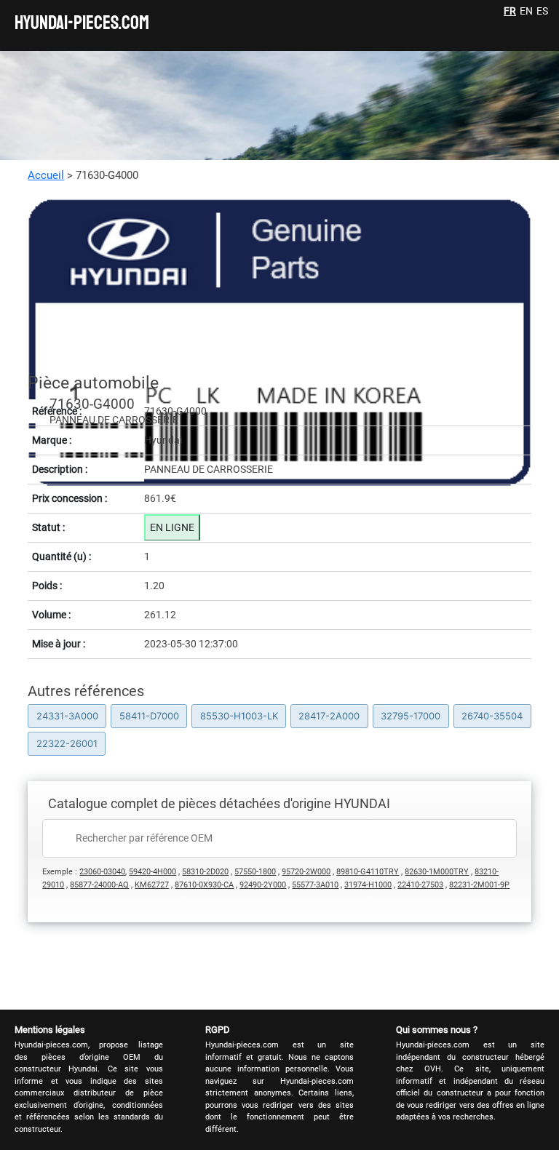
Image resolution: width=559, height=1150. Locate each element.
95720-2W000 (306, 872)
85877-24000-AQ (99, 885)
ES (542, 11)
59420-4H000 (152, 872)
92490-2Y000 (262, 885)
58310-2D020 (205, 872)
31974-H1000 (368, 885)
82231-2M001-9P (479, 885)
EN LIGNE (172, 527)
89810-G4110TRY (367, 872)
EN (526, 11)
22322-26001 (67, 743)
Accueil (46, 175)
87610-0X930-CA (204, 885)
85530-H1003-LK (239, 716)
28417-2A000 (329, 716)
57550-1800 (255, 872)
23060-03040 (102, 872)
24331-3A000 (67, 716)
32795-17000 (410, 716)
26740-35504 (492, 716)
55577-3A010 (315, 885)
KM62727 (152, 885)
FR (510, 11)
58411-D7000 (149, 716)
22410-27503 (420, 885)
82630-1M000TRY (437, 872)
